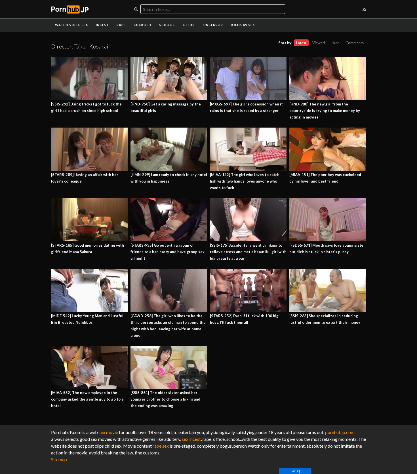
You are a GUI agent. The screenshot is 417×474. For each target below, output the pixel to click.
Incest (102, 25)
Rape (121, 25)
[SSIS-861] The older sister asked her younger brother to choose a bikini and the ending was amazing (165, 399)
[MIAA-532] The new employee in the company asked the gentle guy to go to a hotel (87, 399)
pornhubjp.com (340, 432)
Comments (355, 43)
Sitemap (59, 459)
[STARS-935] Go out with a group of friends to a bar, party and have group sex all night (167, 252)
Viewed (318, 43)
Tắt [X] (295, 471)
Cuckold (142, 25)
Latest (301, 43)
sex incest (191, 439)
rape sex (161, 445)
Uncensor (213, 25)
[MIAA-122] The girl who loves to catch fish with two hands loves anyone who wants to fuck (244, 181)
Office (189, 25)
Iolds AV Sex (243, 25)
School (167, 25)
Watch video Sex (71, 25)
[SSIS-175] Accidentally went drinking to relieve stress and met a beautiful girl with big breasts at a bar (248, 252)
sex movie (108, 432)
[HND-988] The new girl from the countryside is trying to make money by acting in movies (324, 110)
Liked (335, 43)
